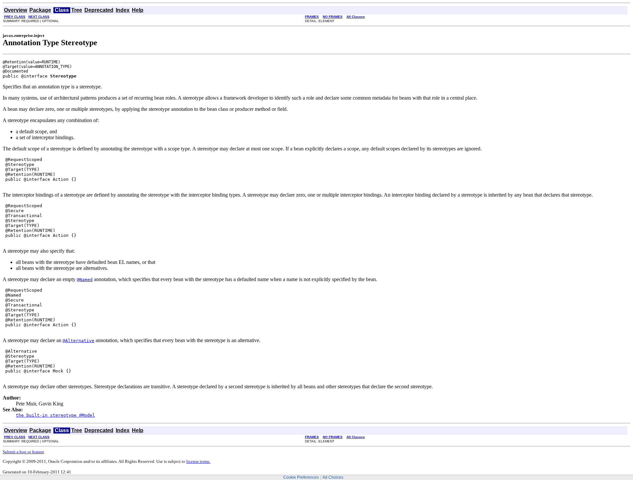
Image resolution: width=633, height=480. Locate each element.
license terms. (198, 461)
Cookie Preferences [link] (301, 477)
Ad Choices (332, 477)
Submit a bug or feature (23, 451)
